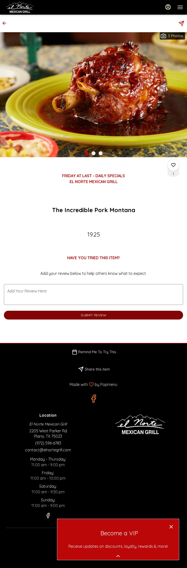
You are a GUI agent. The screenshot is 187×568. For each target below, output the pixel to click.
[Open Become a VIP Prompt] (118, 556)
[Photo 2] (93, 153)
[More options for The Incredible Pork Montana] (173, 165)
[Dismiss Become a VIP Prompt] (171, 527)
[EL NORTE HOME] (26, 7)
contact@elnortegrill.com (48, 449)
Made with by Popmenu (60, 384)
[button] (6, 23)
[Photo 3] (101, 153)
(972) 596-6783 (48, 443)
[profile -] (168, 7)
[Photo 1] (86, 153)
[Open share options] (181, 23)
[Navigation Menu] (180, 7)
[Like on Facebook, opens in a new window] (93, 399)
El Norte (139, 424)
